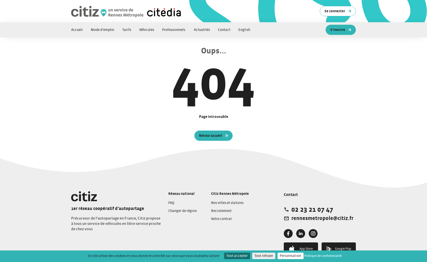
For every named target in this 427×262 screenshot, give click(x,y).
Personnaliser (290, 256)
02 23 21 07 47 (312, 209)
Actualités (202, 30)
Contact (224, 30)
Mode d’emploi (102, 30)
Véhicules (146, 30)
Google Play (343, 248)
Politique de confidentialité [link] (323, 256)
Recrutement (221, 211)
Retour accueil (210, 135)
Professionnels (174, 30)
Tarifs (126, 30)
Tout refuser (263, 256)
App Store (306, 248)
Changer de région (182, 211)
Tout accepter (237, 256)
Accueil (77, 30)
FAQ (171, 203)
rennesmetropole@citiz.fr (322, 218)
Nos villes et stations (227, 203)
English (244, 30)
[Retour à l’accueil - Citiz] (126, 11)
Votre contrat (221, 219)
